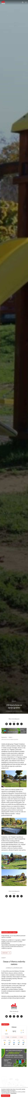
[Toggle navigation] (26, 2)
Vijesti (14, 701)
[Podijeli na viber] (21, 723)
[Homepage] (3, 2)
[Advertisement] (14, 914)
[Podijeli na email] (14, 723)
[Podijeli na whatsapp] (18, 723)
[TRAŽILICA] (22, 2)
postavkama (13, 1093)
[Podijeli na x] (10, 723)
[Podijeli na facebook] (6, 723)
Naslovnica (4, 737)
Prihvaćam (5, 1095)
